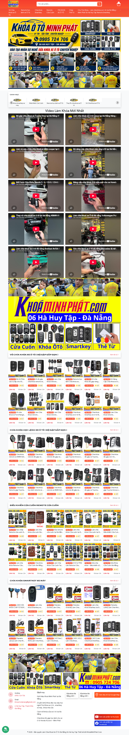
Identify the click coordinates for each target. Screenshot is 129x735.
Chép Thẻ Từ (71, 11)
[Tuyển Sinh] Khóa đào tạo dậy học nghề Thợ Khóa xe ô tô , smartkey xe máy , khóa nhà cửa (50, 705)
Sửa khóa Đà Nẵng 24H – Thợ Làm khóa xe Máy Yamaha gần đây (72, 695)
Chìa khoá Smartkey (38, 11)
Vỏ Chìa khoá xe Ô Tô (12, 12)
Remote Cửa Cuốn (50, 11)
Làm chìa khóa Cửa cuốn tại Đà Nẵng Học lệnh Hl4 (93, 532)
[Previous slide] (11, 53)
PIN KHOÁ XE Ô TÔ (61, 11)
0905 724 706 (20, 696)
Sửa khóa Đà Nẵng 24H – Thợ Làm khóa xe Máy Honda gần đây (85, 695)
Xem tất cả (114, 355)
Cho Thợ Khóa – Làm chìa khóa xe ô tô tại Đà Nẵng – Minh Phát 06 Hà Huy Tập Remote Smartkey (97, 11)
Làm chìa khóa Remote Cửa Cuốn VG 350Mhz (16, 565)
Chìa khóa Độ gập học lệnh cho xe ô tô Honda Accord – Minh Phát (49, 719)
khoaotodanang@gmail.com (25, 702)
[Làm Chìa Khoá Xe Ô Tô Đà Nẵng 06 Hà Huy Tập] (13, 4)
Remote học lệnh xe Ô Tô (25, 11)
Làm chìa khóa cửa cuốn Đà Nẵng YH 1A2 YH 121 (35, 532)
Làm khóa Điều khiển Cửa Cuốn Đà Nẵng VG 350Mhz (111, 532)
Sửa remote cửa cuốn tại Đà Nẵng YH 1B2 (55, 532)
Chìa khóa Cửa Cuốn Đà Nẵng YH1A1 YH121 (35, 565)
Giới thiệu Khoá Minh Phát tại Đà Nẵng (49, 697)
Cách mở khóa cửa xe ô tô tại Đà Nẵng (49, 713)
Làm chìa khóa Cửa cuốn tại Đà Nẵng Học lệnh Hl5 (74, 532)
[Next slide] (117, 53)
